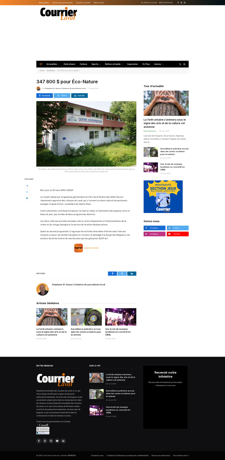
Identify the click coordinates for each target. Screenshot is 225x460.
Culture (83, 64)
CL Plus (146, 64)
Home (42, 71)
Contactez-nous (97, 455)
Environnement (150, 131)
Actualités (52, 64)
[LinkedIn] (27, 198)
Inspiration (132, 64)
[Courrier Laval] (59, 13)
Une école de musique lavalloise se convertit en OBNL (118, 332)
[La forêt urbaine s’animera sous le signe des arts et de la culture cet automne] (51, 317)
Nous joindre (44, 3)
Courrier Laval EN (83, 3)
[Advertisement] (112, 41)
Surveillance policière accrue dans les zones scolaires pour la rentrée (86, 332)
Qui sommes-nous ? (181, 455)
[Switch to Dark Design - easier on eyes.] (180, 64)
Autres (157, 64)
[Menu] (41, 64)
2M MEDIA (72, 455)
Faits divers (69, 64)
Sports (95, 64)
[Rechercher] (184, 64)
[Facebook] (27, 186)
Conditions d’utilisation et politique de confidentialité (127, 455)
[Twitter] (27, 192)
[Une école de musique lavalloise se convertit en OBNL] (120, 317)
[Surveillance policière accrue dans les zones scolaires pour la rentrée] (86, 317)
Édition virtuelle (113, 64)
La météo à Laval (149, 3)
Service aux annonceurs (63, 3)
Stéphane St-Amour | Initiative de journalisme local (65, 88)
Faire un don (99, 3)
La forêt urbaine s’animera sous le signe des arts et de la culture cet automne (51, 332)
